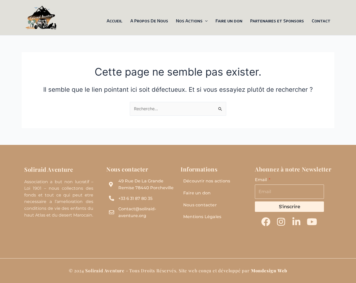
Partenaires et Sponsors (277, 20)
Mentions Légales (202, 216)
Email (261, 179)
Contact (321, 20)
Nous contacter (200, 204)
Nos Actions (189, 20)
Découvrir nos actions (206, 181)
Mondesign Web (269, 270)
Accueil (114, 20)
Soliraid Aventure (48, 169)
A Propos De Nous (149, 20)
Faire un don (229, 20)
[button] (205, 20)
